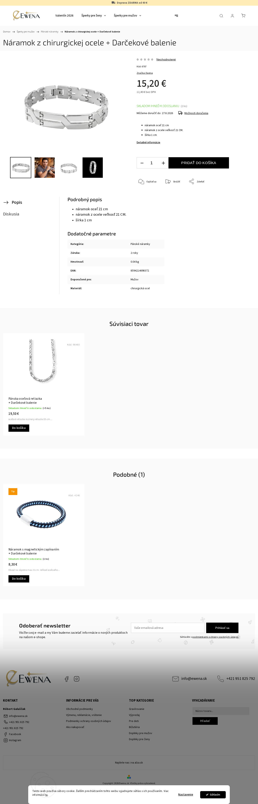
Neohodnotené (166, 59)
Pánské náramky (140, 244)
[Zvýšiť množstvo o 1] (163, 163)
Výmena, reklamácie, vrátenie (84, 715)
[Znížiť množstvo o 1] (142, 163)
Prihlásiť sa (222, 627)
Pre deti (134, 721)
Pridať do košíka (198, 163)
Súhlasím (215, 795)
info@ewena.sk (194, 678)
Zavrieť (240, 195)
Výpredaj (134, 715)
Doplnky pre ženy (139, 739)
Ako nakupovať (75, 727)
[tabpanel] (43, 384)
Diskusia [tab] (11, 214)
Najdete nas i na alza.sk (129, 763)
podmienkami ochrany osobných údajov (215, 637)
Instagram (77, 679)
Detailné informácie (148, 142)
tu (46, 795)
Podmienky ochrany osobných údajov (88, 721)
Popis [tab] (17, 202)
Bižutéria (134, 727)
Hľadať (205, 721)
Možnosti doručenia (196, 113)
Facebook (66, 679)
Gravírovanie (136, 709)
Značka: (145, 73)
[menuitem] (64, 16)
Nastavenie (185, 795)
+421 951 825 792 (240, 678)
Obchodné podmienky (79, 709)
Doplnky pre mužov (140, 733)
